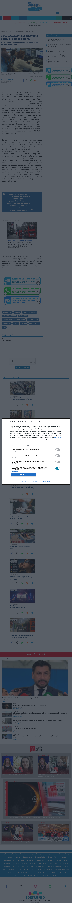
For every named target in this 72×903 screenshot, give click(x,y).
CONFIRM (23, 475)
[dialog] (36, 452)
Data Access (36, 481)
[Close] (66, 422)
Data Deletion (26, 481)
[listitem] (36, 446)
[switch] (57, 449)
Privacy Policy (46, 481)
